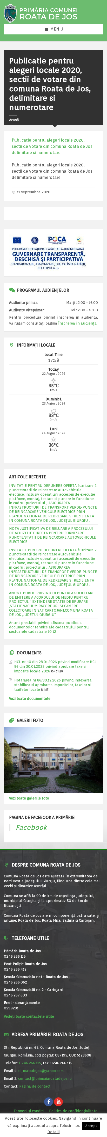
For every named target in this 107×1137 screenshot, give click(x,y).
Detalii (54, 1132)
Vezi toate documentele (29, 698)
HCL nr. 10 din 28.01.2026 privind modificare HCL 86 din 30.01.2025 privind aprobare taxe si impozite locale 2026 (55, 666)
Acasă (14, 120)
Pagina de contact (35, 1086)
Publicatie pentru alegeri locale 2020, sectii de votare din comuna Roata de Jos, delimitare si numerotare (52, 146)
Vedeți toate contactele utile (29, 1016)
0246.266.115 (30, 1063)
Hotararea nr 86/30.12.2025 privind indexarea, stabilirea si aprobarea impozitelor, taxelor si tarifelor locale (53, 685)
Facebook (31, 827)
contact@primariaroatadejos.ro (45, 1078)
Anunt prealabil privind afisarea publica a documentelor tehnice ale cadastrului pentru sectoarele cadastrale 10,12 (49, 627)
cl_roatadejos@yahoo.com (41, 1071)
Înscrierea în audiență (77, 323)
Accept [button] (91, 1126)
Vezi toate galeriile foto (29, 798)
